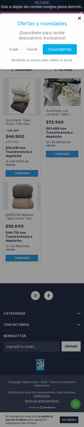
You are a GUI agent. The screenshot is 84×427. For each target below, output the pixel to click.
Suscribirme (59, 49)
